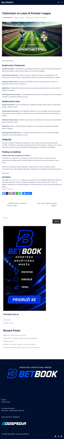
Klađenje (43, 17)
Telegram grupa (8, 323)
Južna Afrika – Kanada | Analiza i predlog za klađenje (20, 338)
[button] (58, 2)
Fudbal (37, 17)
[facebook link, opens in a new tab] (55, 436)
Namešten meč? (8, 341)
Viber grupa (7, 320)
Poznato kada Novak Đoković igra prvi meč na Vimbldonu (21, 347)
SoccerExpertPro (14, 180)
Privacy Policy (5, 402)
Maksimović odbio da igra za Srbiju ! (14, 335)
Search (5, 218)
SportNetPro (7, 2)
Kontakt (3, 400)
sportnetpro (8, 17)
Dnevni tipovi (30, 17)
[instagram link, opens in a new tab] (58, 436)
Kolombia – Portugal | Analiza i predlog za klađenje (19, 344)
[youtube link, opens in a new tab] (61, 436)
